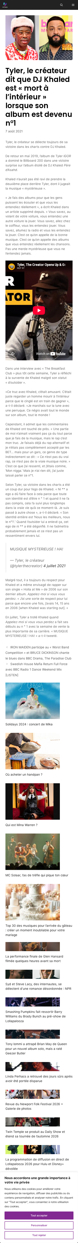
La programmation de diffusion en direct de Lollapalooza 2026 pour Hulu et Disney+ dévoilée (37, 1164)
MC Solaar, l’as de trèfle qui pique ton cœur (36, 875)
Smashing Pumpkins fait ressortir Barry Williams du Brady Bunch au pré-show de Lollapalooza (35, 1016)
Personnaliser (39, 1225)
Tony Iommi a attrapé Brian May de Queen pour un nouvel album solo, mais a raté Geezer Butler (36, 1048)
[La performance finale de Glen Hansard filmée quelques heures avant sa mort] (32, 948)
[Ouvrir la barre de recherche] (61, 5)
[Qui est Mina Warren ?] (32, 817)
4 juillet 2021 (54, 566)
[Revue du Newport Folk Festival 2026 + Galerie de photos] (32, 1096)
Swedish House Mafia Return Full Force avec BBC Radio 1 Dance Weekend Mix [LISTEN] (36, 669)
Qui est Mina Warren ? (21, 825)
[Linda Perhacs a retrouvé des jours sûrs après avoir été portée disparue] (32, 1068)
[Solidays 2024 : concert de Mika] (32, 716)
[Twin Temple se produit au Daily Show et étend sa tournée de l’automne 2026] (32, 1124)
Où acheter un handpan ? (23, 774)
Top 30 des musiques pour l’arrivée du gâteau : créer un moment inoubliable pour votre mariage (38, 930)
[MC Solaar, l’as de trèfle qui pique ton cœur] (32, 867)
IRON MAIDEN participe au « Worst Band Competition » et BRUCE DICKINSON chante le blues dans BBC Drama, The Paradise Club (38, 652)
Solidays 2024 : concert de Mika (29, 724)
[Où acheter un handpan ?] (32, 767)
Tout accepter (39, 1215)
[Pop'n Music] (5, 5)
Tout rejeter (39, 1235)
